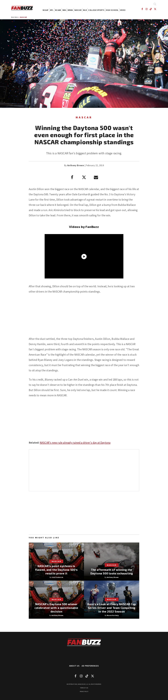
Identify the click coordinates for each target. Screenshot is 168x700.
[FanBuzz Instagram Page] (146, 9)
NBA (64, 10)
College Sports (96, 10)
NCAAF (46, 10)
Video (122, 10)
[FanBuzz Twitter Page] (155, 9)
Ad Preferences (90, 665)
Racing (14, 17)
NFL (52, 10)
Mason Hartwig (113, 615)
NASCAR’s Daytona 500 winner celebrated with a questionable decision (56, 607)
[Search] (155, 4)
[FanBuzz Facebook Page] (142, 9)
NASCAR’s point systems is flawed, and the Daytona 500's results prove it (56, 569)
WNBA (70, 10)
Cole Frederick (57, 577)
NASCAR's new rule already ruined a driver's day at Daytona (75, 442)
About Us (74, 665)
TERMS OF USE (84, 688)
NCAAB (58, 10)
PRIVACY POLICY (84, 691)
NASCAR (78, 10)
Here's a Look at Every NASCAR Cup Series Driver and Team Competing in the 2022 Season (111, 607)
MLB (85, 10)
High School (112, 10)
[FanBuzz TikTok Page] (151, 9)
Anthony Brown (75, 165)
